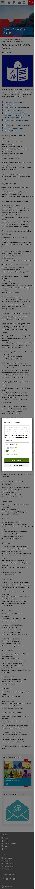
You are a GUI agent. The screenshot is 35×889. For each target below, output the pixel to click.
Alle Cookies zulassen (17, 460)
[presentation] (16, 444)
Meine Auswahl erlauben (16, 465)
